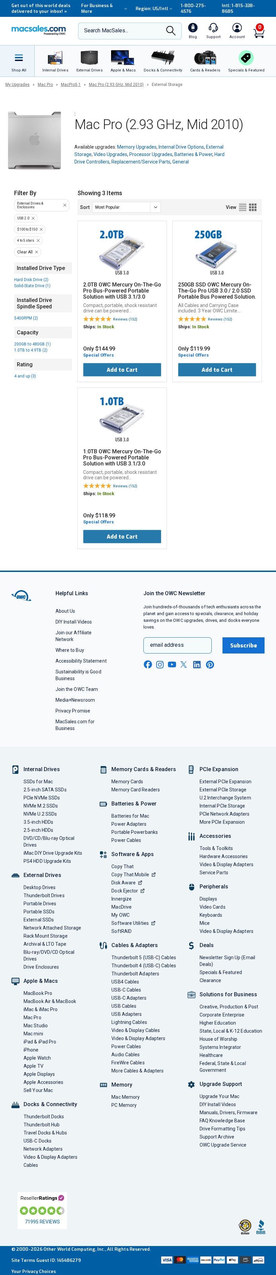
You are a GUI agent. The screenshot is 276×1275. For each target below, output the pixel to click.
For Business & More (97, 8)
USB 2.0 (23, 218)
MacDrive (121, 907)
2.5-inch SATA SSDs (45, 789)
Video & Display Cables (135, 1030)
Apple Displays (39, 1074)
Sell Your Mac (38, 1090)
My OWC (120, 915)
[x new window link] (184, 664)
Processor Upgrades (150, 154)
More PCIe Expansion (222, 822)
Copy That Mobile (130, 874)
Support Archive (217, 1137)
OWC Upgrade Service (223, 1145)
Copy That (122, 866)
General (180, 161)
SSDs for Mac (38, 781)
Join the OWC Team (77, 689)
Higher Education (218, 1023)
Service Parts (214, 872)
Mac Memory (125, 1097)
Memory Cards (127, 781)
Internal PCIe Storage (222, 806)
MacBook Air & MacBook (50, 1001)
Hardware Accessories (224, 856)
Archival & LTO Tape (45, 944)
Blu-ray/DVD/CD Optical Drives (49, 955)
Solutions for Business (228, 994)
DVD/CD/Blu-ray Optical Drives (49, 842)
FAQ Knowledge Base (222, 1120)
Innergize (121, 899)
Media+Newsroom (75, 700)
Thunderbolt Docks (44, 1116)
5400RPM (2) (26, 318)
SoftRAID (121, 931)
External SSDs (39, 919)
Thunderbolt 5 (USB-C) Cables (143, 957)
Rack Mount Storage (46, 936)
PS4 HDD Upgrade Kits (47, 861)
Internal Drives (42, 769)
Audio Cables (125, 1054)
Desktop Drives (40, 887)
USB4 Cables (125, 981)
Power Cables (126, 840)
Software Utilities (130, 923)
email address (167, 645)
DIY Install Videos (74, 622)
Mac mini (33, 1033)
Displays (208, 899)
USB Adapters (126, 1014)
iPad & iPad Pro (40, 1041)
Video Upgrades (110, 154)
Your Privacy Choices (33, 1271)
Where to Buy (70, 650)
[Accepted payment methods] (212, 1260)
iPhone (31, 1050)
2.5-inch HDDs (38, 830)
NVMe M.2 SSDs (41, 806)
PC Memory (124, 1105)
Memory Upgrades (137, 147)
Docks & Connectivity (50, 1104)
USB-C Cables (126, 990)
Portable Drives (40, 903)
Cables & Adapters (134, 945)
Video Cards (213, 907)
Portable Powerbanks (134, 832)
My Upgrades (17, 84)
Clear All (25, 252)
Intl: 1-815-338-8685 (238, 8)
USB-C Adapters (128, 998)
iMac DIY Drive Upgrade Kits (53, 853)
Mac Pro (45, 84)
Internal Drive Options (181, 147)
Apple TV (33, 1066)
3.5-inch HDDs (38, 822)
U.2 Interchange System (225, 797)
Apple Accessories (44, 1082)
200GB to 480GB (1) (32, 344)
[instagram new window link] (160, 664)
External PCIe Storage (223, 789)
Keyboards (211, 915)
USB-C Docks (37, 1141)
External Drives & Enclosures (30, 205)
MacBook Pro (38, 993)
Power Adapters (128, 824)
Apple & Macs (41, 981)
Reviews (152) (125, 319)
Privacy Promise (73, 711)
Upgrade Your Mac (219, 1096)
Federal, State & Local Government (223, 1067)
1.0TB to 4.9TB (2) (30, 350)
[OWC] (38, 31)
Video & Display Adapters (50, 1157)
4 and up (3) (25, 376)
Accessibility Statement (81, 661)
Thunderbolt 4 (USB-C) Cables (143, 965)
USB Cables (123, 1006)
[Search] (171, 31)
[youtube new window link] (172, 664)
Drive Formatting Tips (223, 1128)
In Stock (105, 326)
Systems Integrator (220, 1047)
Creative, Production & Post (229, 1006)
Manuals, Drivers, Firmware (228, 1112)
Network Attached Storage (52, 928)
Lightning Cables (129, 1022)
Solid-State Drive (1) (32, 285)
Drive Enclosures (41, 967)
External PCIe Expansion (225, 781)
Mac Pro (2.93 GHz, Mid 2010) (116, 84)
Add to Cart (122, 369)
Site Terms (23, 1260)
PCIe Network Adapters (225, 814)
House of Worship (218, 1039)
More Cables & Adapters (137, 1070)
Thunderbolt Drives (44, 895)
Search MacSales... (106, 30)
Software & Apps (132, 854)
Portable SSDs (39, 911)
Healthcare (211, 1055)
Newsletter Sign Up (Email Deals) (227, 961)
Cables (31, 1165)
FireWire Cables (127, 1062)
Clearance (210, 980)
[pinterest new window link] (210, 665)
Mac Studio (36, 1025)
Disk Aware (123, 882)
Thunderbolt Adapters (135, 973)
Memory (121, 1085)
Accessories (215, 836)
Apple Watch (37, 1058)
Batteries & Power (193, 154)
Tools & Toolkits (216, 848)
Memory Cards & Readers (143, 769)
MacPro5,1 (71, 84)
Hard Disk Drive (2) (31, 279)
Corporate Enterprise (222, 1015)
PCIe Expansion (219, 769)
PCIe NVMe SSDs (42, 797)
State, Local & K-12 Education (231, 1031)
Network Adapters (43, 1149)
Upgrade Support (221, 1084)
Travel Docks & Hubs (45, 1132)
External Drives (42, 875)
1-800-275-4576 (193, 8)
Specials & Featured (221, 972)
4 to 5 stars (25, 240)
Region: (152, 8)
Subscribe (243, 645)
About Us (65, 611)
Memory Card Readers (135, 789)
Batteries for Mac (130, 816)
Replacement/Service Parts (140, 161)
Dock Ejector (124, 890)
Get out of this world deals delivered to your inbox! (40, 8)
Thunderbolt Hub (42, 1124)
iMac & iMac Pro (41, 1009)
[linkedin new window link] (197, 664)
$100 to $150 (27, 229)
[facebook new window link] (147, 664)
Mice (205, 923)
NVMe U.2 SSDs (40, 814)
